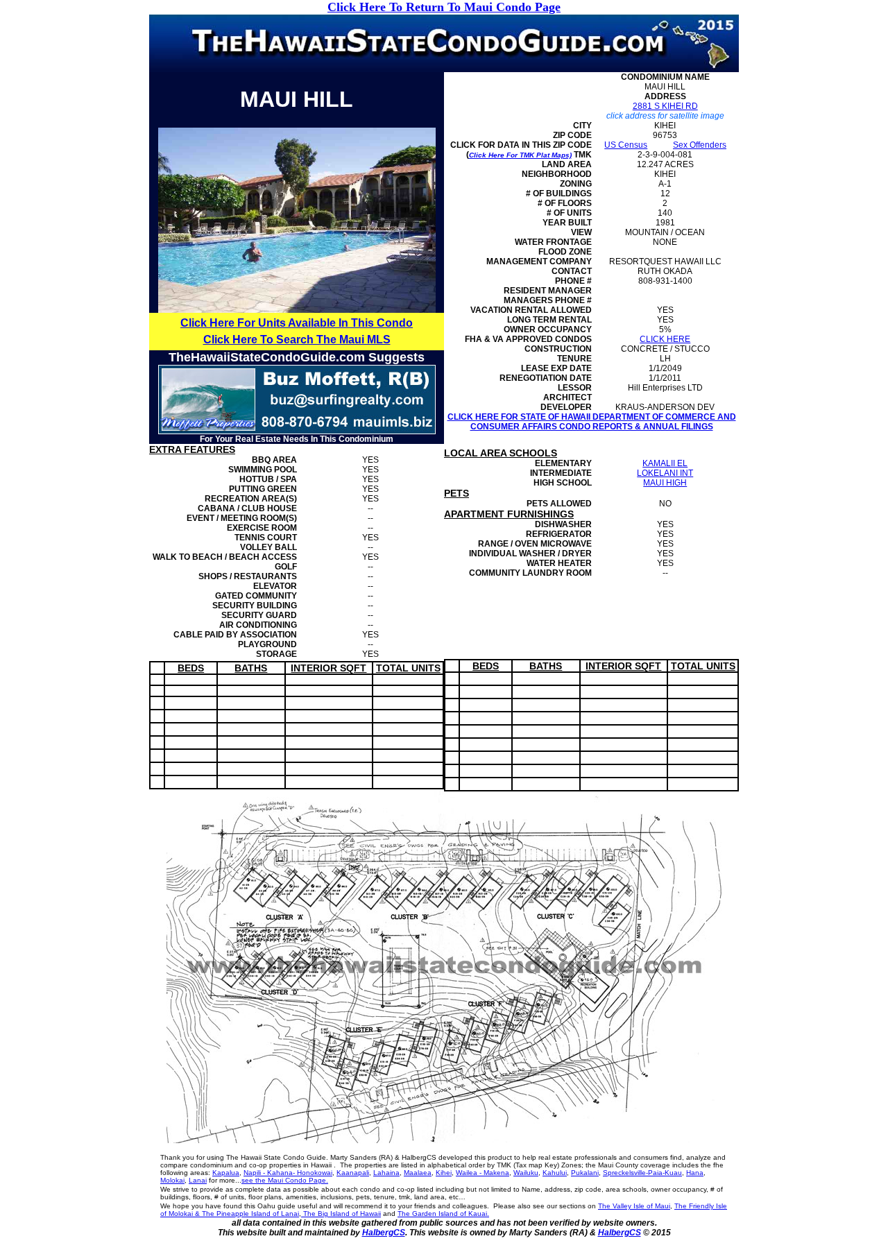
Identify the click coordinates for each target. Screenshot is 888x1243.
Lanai (198, 1180)
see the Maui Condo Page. (284, 1180)
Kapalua (225, 1172)
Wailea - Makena (482, 1172)
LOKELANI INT (665, 473)
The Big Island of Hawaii (341, 1213)
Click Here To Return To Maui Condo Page (444, 7)
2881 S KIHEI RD (665, 106)
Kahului (555, 1172)
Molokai (172, 1180)
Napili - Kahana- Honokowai (288, 1172)
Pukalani (585, 1172)
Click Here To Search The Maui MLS (297, 339)
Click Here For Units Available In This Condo (296, 323)
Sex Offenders (699, 145)
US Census (625, 145)
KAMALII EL (665, 463)
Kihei (444, 1172)
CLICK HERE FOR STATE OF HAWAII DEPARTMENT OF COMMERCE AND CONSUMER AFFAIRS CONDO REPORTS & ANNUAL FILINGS (591, 421)
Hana (694, 1172)
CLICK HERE (665, 339)
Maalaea (418, 1172)
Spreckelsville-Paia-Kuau (642, 1172)
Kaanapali (352, 1172)
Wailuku (525, 1172)
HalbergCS (383, 1232)
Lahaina (386, 1172)
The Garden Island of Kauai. (443, 1213)
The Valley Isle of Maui (634, 1206)
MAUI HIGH (665, 483)
